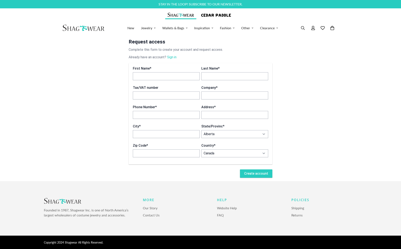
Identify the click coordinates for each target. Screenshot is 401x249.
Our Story (150, 208)
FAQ (220, 215)
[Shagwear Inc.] (83, 28)
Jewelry (146, 28)
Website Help (227, 208)
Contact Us (151, 215)
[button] (332, 28)
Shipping (297, 208)
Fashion (225, 28)
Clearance (267, 28)
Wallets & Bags (173, 28)
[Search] (302, 28)
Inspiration (202, 28)
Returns (297, 215)
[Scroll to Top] (393, 226)
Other (245, 28)
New (130, 28)
